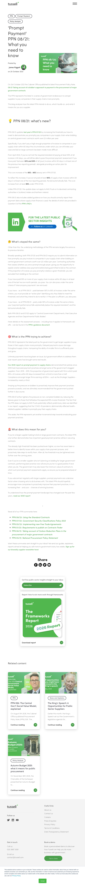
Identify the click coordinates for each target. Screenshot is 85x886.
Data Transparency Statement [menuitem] (56, 831)
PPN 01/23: (37, 527)
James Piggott (14, 67)
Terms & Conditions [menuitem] (52, 828)
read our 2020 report (21, 495)
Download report (29, 642)
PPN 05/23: (36, 524)
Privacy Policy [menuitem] (49, 824)
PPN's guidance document (39, 324)
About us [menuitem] (47, 810)
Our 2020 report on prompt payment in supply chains (29, 365)
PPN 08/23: (31, 517)
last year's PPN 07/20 (32, 132)
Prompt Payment (23, 16)
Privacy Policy (16, 876)
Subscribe (28, 585)
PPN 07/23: (39, 520)
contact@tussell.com (15, 857)
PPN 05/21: (35, 537)
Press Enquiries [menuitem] (50, 820)
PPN (11, 16)
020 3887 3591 (12, 849)
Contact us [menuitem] (48, 813)
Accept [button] (43, 881)
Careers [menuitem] (47, 817)
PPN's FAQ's (27, 203)
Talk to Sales (53, 858)
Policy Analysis (15, 21)
